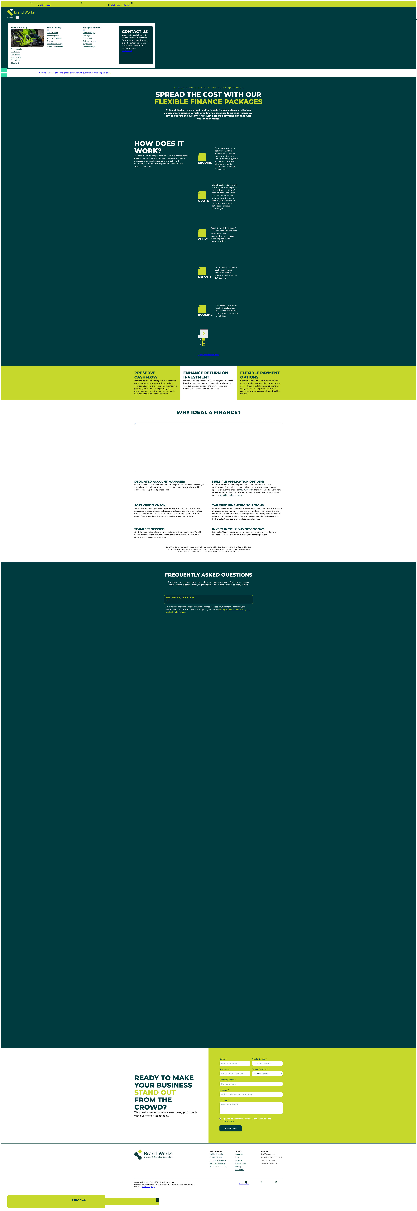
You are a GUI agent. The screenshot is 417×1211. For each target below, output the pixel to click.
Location (223, 1090)
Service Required (259, 1069)
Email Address (258, 1059)
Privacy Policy (228, 1121)
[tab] (203, 339)
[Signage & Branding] (84, 30)
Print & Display (54, 27)
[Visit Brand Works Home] (21, 14)
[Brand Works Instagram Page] (81, 3)
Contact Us (127, 50)
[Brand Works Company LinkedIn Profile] (131, 3)
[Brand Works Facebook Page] (31, 3)
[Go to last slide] (199, 336)
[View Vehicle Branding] (27, 38)
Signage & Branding (92, 27)
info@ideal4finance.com (231, 495)
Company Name (226, 1079)
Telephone (224, 1069)
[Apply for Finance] (208, 448)
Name (222, 1059)
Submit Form (231, 1128)
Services (11, 17)
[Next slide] (204, 333)
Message (223, 1100)
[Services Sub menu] (17, 17)
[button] (208, 599)
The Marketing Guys (148, 1187)
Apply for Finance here (208, 354)
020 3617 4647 (246, 490)
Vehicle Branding (19, 27)
